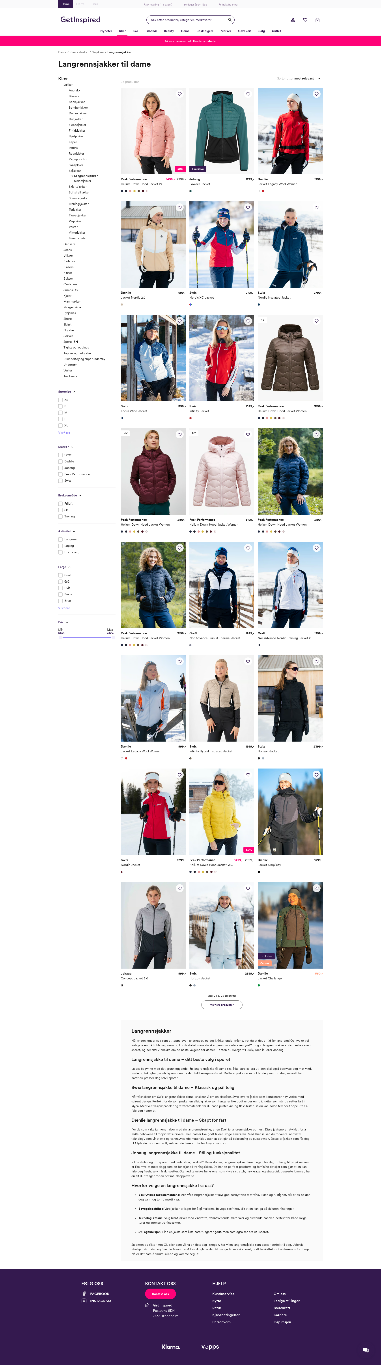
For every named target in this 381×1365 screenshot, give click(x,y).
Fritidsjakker (77, 130)
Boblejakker (77, 102)
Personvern (221, 1322)
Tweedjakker (77, 215)
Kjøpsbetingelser (226, 1315)
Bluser (68, 273)
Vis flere (64, 432)
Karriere (280, 1315)
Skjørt (67, 324)
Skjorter (69, 330)
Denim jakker (78, 113)
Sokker (68, 336)
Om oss (280, 1294)
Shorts (68, 318)
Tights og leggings (76, 347)
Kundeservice (223, 1294)
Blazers (74, 96)
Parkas (73, 148)
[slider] (60, 637)
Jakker (84, 52)
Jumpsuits (71, 290)
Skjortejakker (78, 186)
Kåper (73, 142)
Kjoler (67, 295)
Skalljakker (76, 165)
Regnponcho (77, 159)
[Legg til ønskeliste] (180, 94)
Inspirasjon (282, 1322)
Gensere (69, 244)
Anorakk (74, 90)
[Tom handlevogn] (317, 19)
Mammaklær (72, 301)
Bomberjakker (78, 107)
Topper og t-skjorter (77, 353)
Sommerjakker (79, 198)
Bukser (68, 278)
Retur (216, 1308)
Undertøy (70, 364)
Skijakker (98, 52)
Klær (73, 52)
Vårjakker (75, 221)
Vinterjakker (77, 232)
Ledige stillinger (287, 1301)
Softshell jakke (79, 192)
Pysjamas (70, 313)
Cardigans (70, 284)
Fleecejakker (77, 125)
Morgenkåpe (72, 307)
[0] (305, 19)
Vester (73, 227)
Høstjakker (76, 136)
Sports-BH (71, 341)
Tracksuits (70, 376)
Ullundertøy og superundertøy (84, 359)
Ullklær (68, 255)
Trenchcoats (77, 238)
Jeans (68, 250)
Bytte (216, 1301)
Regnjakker (76, 153)
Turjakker (75, 209)
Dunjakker (76, 119)
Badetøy (69, 261)
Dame (62, 52)
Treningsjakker (79, 204)
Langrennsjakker (86, 176)
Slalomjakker (82, 181)
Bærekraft (282, 1308)
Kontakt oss (160, 1294)
